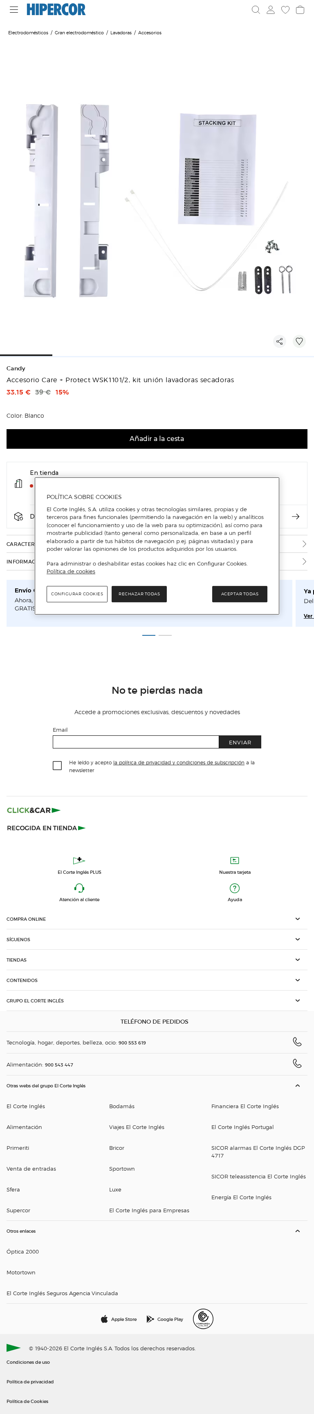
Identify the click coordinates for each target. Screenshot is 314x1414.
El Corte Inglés (26, 1106)
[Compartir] (279, 341)
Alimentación (24, 1127)
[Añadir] (299, 341)
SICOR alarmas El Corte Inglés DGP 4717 (258, 1151)
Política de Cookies (27, 1401)
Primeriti (18, 1147)
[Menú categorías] (14, 9)
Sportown (122, 1168)
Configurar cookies (77, 594)
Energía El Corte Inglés (241, 1197)
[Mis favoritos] (285, 10)
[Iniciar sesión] (271, 10)
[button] (157, 919)
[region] (157, 546)
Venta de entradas (31, 1168)
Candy (16, 368)
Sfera (13, 1189)
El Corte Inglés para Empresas (149, 1210)
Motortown (21, 1272)
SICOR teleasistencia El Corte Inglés (258, 1176)
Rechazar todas (139, 594)
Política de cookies (71, 571)
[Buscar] (256, 10)
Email (60, 729)
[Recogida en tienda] (47, 827)
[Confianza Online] (203, 1319)
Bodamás (122, 1106)
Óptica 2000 (23, 1251)
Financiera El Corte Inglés (245, 1106)
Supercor (18, 1210)
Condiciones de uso (28, 1361)
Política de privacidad (30, 1381)
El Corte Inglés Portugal (242, 1127)
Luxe (115, 1189)
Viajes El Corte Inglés (136, 1127)
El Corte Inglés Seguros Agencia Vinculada (62, 1293)
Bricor (116, 1147)
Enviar (240, 742)
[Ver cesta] (300, 10)
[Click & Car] (34, 810)
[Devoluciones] (296, 516)
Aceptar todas (240, 594)
